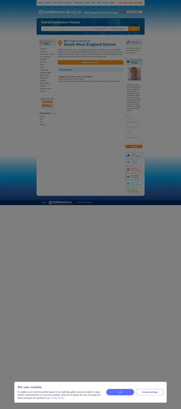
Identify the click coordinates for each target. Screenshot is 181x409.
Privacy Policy (57, 398)
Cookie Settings (150, 392)
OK (120, 392)
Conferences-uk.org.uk (60, 12)
